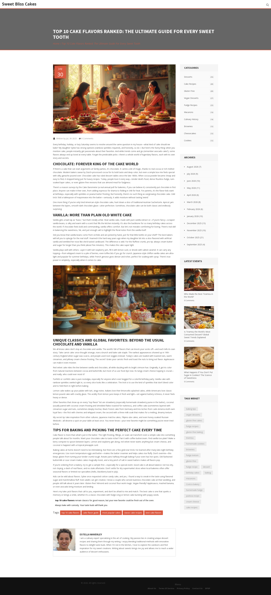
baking (208, 472)
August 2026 (194, 166)
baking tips (191, 409)
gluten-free (191, 461)
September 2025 (196, 244)
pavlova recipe (192, 495)
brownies (190, 449)
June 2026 (193, 181)
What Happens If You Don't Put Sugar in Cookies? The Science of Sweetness (198, 375)
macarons (190, 478)
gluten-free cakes (194, 420)
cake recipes (191, 507)
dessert (206, 467)
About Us (152, 588)
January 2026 (195, 216)
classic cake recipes (133, 512)
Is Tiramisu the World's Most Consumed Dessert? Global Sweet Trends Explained (197, 334)
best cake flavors (153, 512)
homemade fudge (194, 490)
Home (56, 43)
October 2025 (195, 237)
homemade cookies (195, 443)
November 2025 (196, 230)
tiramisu (190, 438)
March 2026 (194, 202)
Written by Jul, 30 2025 (66, 138)
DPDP (207, 588)
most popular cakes (111, 512)
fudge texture (192, 455)
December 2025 (196, 223)
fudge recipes (192, 426)
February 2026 (195, 209)
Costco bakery (192, 484)
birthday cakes (192, 472)
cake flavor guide (91, 512)
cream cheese (192, 501)
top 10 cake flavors (70, 512)
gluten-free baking (194, 432)
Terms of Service (166, 588)
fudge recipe (191, 467)
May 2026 (193, 188)
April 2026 (193, 195)
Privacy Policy (183, 588)
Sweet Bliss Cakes (19, 4)
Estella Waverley (91, 534)
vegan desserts (193, 414)
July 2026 (192, 173)
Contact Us (197, 588)
